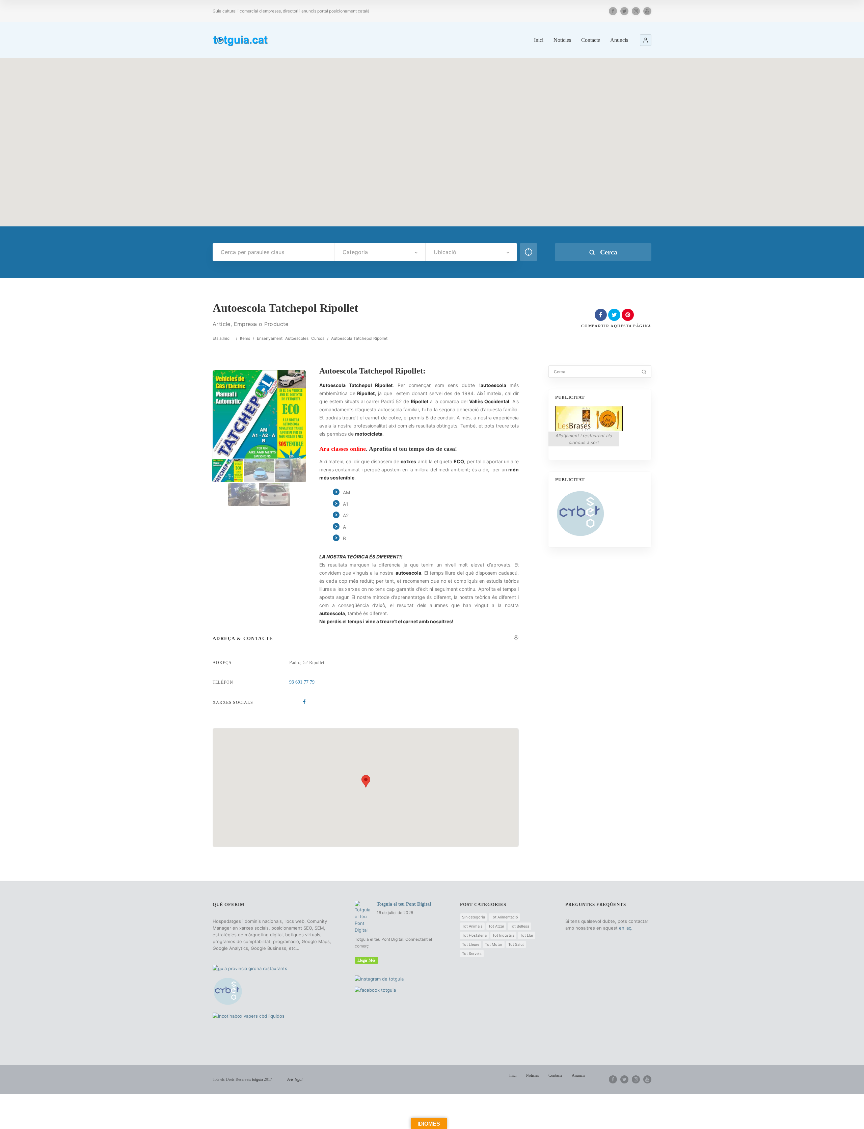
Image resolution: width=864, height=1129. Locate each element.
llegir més (366, 960)
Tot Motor (494, 944)
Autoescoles (296, 338)
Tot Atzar (496, 926)
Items (245, 338)
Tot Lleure (470, 944)
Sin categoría (473, 917)
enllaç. (625, 928)
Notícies (562, 40)
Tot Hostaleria (474, 935)
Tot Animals (472, 926)
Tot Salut (516, 944)
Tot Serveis (472, 953)
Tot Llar (526, 935)
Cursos (317, 338)
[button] (645, 40)
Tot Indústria (503, 935)
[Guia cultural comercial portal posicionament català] (241, 39)
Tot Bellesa (519, 926)
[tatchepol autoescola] (259, 470)
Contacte (590, 40)
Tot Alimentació (504, 917)
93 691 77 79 (302, 682)
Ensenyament (269, 338)
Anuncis (619, 40)
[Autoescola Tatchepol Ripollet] (227, 470)
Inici (538, 40)
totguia (257, 1079)
